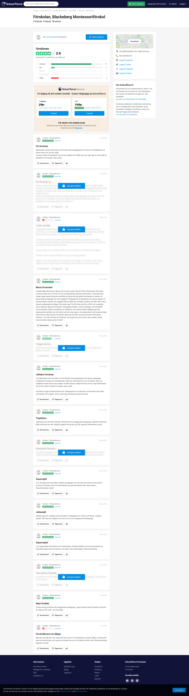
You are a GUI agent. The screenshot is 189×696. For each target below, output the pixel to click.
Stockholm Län (46, 10)
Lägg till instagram (126, 69)
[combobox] (41, 4)
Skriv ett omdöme (49, 37)
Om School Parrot (40, 666)
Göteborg (98, 669)
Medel (41, 71)
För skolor (129, 669)
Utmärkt (42, 64)
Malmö (97, 672)
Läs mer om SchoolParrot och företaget (131, 99)
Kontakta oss (38, 675)
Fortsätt (54, 113)
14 (45, 57)
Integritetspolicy (66, 691)
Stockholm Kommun (60, 10)
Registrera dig (69, 666)
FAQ (34, 672)
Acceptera (179, 690)
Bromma (81, 10)
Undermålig (43, 74)
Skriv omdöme (137, 4)
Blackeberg (90, 10)
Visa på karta (134, 41)
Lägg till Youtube (125, 73)
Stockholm (72, 10)
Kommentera (44, 163)
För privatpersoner (132, 666)
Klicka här (78, 128)
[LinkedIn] (137, 681)
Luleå (96, 675)
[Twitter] (132, 681)
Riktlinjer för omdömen (41, 669)
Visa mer (58, 141)
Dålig (41, 78)
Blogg (66, 669)
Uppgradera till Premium (157, 4)
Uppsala (97, 679)
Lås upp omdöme (74, 186)
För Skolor (173, 4)
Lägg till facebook (126, 60)
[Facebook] (127, 681)
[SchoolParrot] (13, 4)
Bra (40, 67)
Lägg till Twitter (125, 64)
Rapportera (58, 163)
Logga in (182, 4)
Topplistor (67, 672)
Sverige (35, 10)
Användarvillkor (81, 691)
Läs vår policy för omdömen (126, 114)
